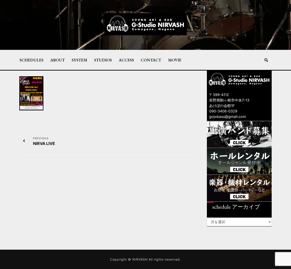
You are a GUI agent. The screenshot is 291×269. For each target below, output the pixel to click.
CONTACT (151, 60)
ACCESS (126, 60)
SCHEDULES (31, 60)
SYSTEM (79, 60)
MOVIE (174, 60)
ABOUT (57, 60)
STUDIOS (103, 60)
